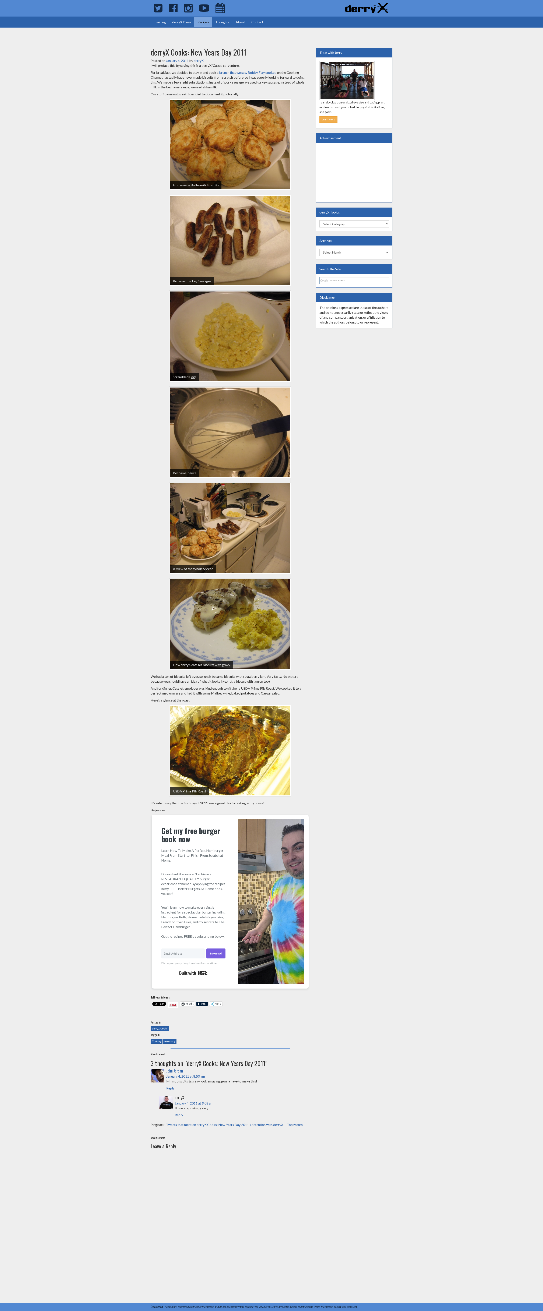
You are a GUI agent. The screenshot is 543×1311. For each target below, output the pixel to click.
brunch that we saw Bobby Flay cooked (247, 72)
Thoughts (222, 22)
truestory (169, 1041)
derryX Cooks (160, 1028)
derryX (199, 61)
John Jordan (174, 1071)
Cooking (156, 1041)
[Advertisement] (49, 34)
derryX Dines (181, 22)
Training (160, 22)
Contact (257, 22)
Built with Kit (193, 973)
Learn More (328, 119)
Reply (170, 1088)
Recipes (203, 22)
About (240, 22)
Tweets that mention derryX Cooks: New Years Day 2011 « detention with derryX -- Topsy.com (234, 1125)
